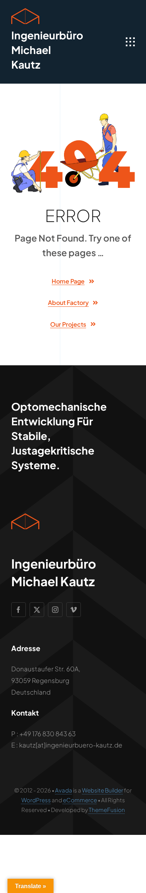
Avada (63, 790)
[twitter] (37, 609)
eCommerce (80, 799)
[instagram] (55, 609)
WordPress (36, 799)
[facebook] (18, 609)
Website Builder (102, 790)
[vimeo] (73, 609)
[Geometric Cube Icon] (25, 11)
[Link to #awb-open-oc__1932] (130, 42)
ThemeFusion (107, 809)
